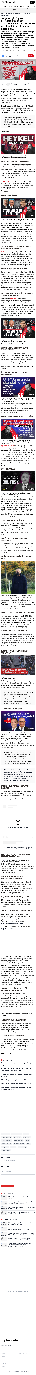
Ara (32, 2)
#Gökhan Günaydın (7, 1140)
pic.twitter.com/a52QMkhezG (12, 923)
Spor (29, 6)
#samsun (13, 1147)
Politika (16, 6)
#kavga (27, 1140)
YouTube (3, 1368)
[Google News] (34, 51)
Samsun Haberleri (5, 15)
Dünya (11, 6)
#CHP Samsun (27, 1137)
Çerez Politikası (23, 1353)
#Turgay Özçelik (6, 1150)
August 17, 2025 (7, 929)
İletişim (3, 1356)
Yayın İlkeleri (4, 1355)
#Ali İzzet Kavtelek (16, 1134)
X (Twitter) (3, 1363)
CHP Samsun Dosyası (16, 13)
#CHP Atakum (17, 1137)
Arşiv (33, 6)
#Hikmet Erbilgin (18, 1140)
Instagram (3, 1365)
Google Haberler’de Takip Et (26, 1355)
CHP (2, 252)
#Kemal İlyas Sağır (6, 1143)
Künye (3, 1353)
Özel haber (27, 13)
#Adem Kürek (5, 1134)
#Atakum (25, 1134)
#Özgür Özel (5, 1147)
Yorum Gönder (7, 1186)
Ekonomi (22, 6)
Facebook (3, 1366)
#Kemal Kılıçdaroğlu (19, 1143)
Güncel (5, 6)
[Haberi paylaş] (3, 84)
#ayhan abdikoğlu (6, 1137)
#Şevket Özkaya (22, 1147)
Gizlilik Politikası (23, 1352)
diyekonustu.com (5, 13)
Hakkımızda (4, 1352)
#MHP (28, 1143)
